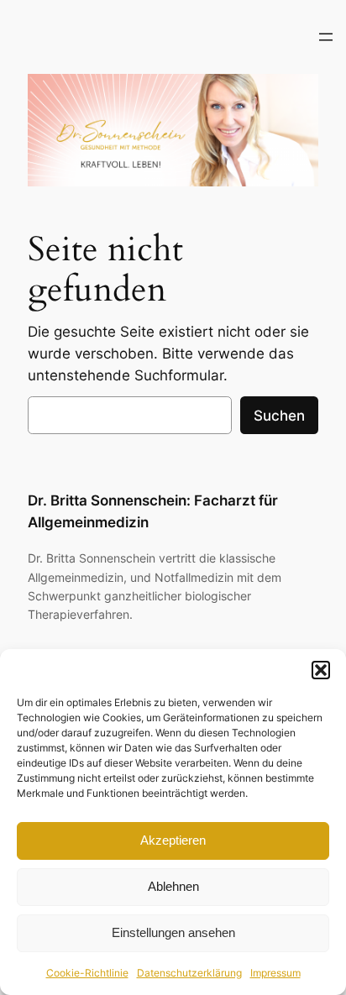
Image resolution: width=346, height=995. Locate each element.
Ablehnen (173, 886)
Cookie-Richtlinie (87, 972)
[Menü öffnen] (326, 37)
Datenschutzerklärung (189, 972)
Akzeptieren (173, 840)
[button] (320, 670)
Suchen (279, 415)
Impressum (275, 972)
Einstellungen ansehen (173, 932)
